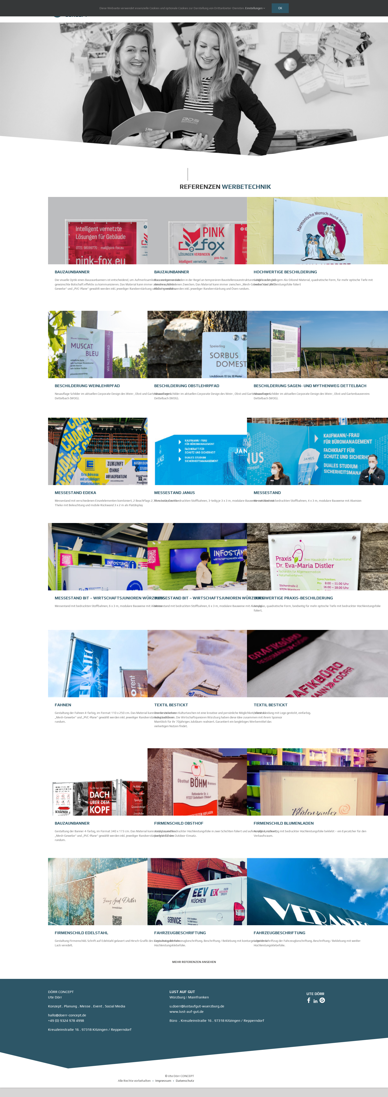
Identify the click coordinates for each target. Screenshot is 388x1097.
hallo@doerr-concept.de (67, 1015)
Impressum (163, 1080)
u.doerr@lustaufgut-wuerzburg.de (197, 1006)
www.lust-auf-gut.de (187, 1011)
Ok (280, 8)
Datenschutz (185, 1080)
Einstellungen (254, 8)
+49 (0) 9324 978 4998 (66, 1020)
